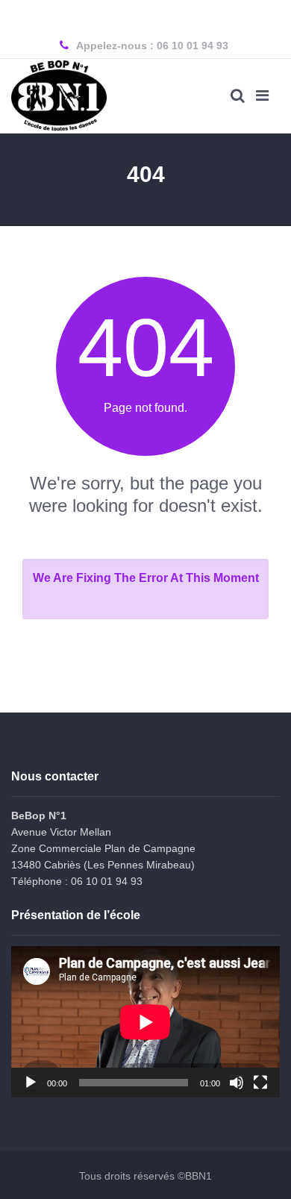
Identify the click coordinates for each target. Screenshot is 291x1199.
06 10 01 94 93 (192, 45)
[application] (145, 1022)
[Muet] (236, 1082)
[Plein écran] (260, 1082)
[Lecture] (30, 1082)
